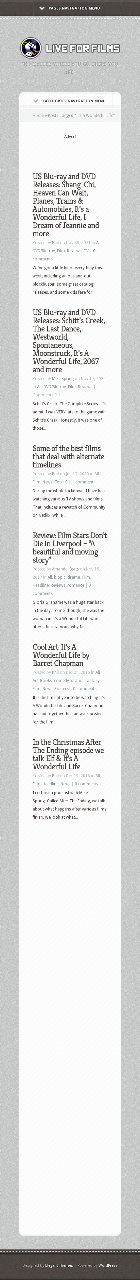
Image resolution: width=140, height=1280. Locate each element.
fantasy (93, 680)
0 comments (85, 688)
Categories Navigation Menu (74, 101)
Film (61, 251)
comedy (61, 680)
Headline (41, 585)
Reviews (74, 251)
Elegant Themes (59, 1265)
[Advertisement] (86, 150)
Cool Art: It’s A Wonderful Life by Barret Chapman (61, 655)
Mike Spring (63, 378)
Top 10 (61, 482)
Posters (61, 688)
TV (86, 251)
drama (74, 577)
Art (35, 680)
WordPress (108, 1265)
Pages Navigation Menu (74, 8)
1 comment (82, 482)
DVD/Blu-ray (44, 251)
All (98, 242)
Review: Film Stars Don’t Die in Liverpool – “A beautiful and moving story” (70, 547)
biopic (60, 577)
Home (38, 115)
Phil (55, 242)
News (47, 482)
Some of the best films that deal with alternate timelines (68, 456)
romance (75, 585)
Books (46, 680)
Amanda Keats (65, 569)
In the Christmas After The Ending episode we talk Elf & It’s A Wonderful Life (68, 754)
